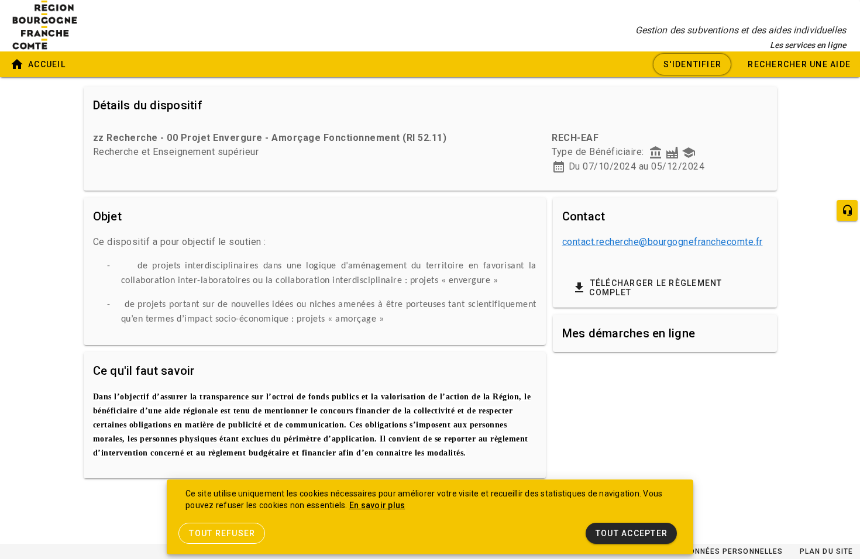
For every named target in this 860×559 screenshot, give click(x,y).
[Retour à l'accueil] (58, 25)
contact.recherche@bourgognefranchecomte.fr (662, 241)
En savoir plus (377, 505)
